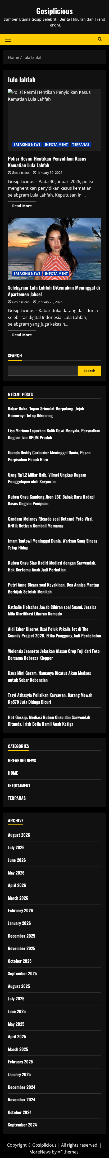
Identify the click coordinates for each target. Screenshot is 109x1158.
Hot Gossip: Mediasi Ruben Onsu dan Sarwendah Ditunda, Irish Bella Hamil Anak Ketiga (49, 720)
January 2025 (19, 1074)
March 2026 (18, 898)
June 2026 (17, 860)
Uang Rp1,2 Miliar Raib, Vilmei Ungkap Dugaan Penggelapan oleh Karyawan (47, 478)
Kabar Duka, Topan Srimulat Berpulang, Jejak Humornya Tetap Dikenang (46, 412)
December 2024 (21, 1087)
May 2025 (16, 1024)
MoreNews (40, 1152)
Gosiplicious (54, 10)
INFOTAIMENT (56, 144)
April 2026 (17, 885)
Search (15, 356)
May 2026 (16, 872)
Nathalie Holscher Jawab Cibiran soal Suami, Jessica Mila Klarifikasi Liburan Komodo (52, 610)
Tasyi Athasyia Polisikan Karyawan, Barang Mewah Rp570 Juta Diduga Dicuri (50, 698)
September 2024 (22, 1124)
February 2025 (20, 1061)
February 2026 (20, 910)
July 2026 (16, 847)
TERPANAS (80, 144)
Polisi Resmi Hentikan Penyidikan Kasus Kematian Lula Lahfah (54, 120)
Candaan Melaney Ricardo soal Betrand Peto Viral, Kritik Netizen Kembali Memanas (50, 522)
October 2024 (19, 1112)
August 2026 (19, 835)
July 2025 (16, 998)
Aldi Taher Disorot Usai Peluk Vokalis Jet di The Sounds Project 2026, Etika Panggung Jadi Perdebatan (54, 632)
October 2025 (19, 961)
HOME (13, 773)
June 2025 (17, 1011)
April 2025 (17, 1036)
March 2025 (18, 1049)
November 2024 (21, 1099)
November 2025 (21, 948)
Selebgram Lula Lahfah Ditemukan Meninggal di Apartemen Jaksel (54, 249)
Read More (24, 206)
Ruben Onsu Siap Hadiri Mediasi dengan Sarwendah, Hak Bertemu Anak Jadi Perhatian (52, 566)
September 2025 (22, 973)
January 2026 (19, 923)
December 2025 (21, 936)
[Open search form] (100, 39)
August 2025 (19, 986)
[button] (8, 39)
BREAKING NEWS (26, 144)
